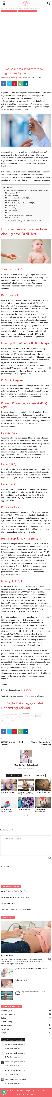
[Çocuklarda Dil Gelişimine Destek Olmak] (7, 972)
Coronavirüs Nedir (24, 809)
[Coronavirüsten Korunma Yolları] (9, 802)
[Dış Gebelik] (26, 937)
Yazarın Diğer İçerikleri (34, 775)
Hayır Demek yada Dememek (15, 1079)
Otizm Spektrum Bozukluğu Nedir (40, 810)
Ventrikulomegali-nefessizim (15, 1044)
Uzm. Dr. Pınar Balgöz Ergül (27, 11)
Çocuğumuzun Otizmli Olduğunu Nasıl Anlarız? (25, 793)
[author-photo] (26, 756)
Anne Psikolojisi (6, 1025)
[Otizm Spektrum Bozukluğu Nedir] (43, 802)
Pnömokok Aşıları (13, 200)
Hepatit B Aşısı (12, 208)
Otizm (20, 790)
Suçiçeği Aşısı (12, 205)
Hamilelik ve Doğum (8, 1014)
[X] (9, 83)
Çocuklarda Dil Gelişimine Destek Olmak (15, 897)
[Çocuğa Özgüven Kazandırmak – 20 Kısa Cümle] (7, 995)
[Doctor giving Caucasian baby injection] (26, 263)
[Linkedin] (25, 83)
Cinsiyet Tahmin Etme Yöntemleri (41, 743)
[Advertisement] (26, 39)
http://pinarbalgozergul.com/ (26, 768)
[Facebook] (3, 83)
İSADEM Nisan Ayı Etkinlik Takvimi (13, 743)
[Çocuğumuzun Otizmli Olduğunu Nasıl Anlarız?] (26, 785)
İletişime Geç (30, 1091)
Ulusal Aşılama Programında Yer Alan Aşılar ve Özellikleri (26, 190)
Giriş (38, 1091)
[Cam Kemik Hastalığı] (9, 785)
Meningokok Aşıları (15, 218)
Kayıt (43, 1091)
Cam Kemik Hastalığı (7, 792)
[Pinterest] (14, 83)
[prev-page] (24, 815)
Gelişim (4, 1033)
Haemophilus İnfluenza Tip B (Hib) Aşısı (21, 198)
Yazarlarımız (19, 1091)
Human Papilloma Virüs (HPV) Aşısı (20, 215)
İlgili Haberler (14, 775)
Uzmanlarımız (12, 11)
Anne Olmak (5, 1029)
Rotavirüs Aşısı (12, 213)
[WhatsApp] (20, 83)
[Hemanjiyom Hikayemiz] (43, 785)
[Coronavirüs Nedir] (26, 802)
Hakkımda (10, 1091)
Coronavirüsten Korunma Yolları (6, 810)
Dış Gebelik (7, 955)
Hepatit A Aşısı (12, 210)
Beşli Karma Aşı (13, 195)
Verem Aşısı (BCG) (14, 193)
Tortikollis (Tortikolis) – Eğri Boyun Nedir (16, 910)
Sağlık (10, 8)
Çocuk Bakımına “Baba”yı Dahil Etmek (14, 891)
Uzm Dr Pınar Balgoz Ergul (13, 78)
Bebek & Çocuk (6, 790)
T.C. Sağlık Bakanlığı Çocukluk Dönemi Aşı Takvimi (23, 220)
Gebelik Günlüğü (7, 1022)
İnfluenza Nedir (21, 980)
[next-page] (27, 815)
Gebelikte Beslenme (8, 903)
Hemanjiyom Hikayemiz (42, 792)
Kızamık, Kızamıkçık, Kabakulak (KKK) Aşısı (22, 203)
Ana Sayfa (4, 8)
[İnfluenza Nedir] (7, 983)
